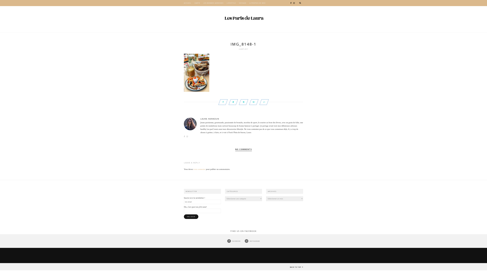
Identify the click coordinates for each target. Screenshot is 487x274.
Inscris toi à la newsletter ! (194, 198)
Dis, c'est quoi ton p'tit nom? (195, 207)
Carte (197, 3)
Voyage (242, 3)
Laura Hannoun (209, 119)
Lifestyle (231, 3)
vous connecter (199, 169)
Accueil (187, 3)
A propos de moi (258, 3)
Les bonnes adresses (213, 3)
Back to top (295, 267)
